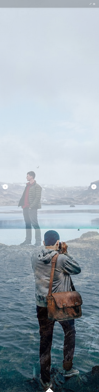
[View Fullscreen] (90, 4)
